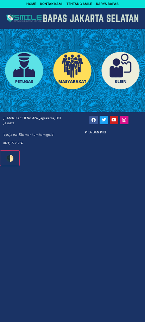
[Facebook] (93, 120)
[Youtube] (114, 120)
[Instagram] (124, 120)
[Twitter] (104, 120)
